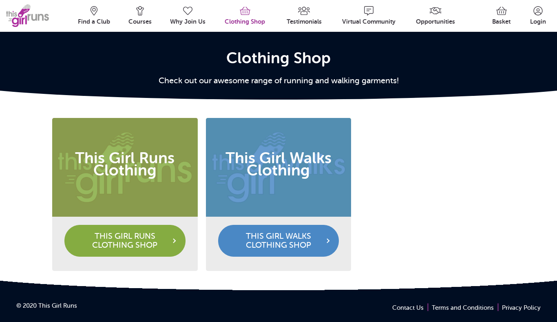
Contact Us (408, 307)
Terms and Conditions (463, 307)
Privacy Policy (521, 307)
